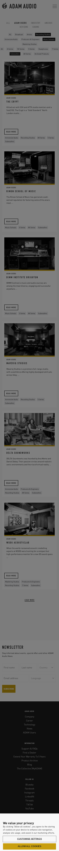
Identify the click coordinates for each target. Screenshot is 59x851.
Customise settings (29, 839)
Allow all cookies (29, 846)
